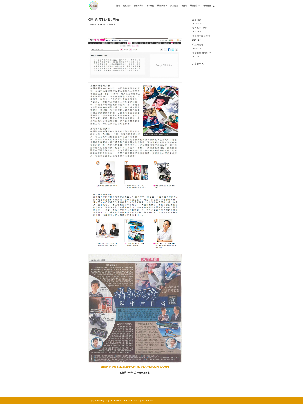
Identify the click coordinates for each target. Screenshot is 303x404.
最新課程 (161, 6)
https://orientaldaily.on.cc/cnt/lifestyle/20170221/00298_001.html (134, 366)
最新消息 (194, 6)
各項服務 (150, 6)
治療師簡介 (138, 6)
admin (92, 24)
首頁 (118, 6)
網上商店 (174, 6)
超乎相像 (196, 19)
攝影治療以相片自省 (202, 52)
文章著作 (112, 24)
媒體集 (184, 6)
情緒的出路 (197, 44)
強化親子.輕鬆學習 (201, 36)
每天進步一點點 (199, 27)
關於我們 (127, 6)
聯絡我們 (207, 6)
